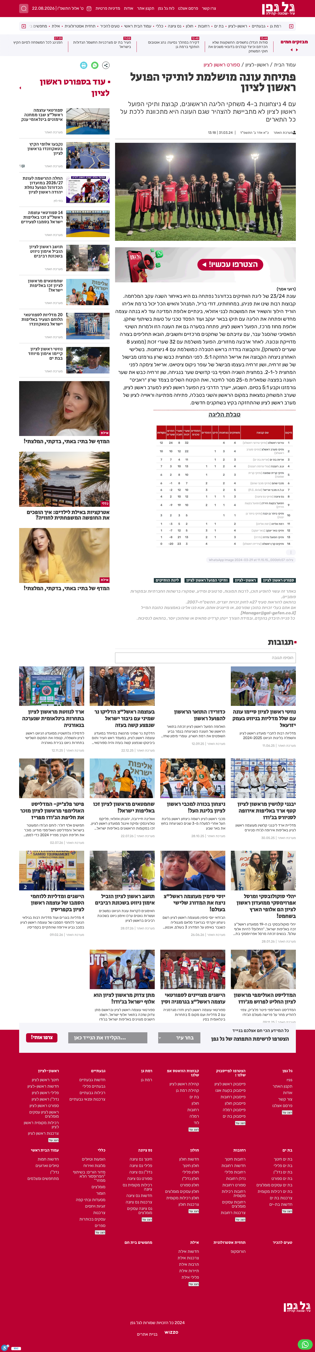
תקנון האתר (282, 1086)
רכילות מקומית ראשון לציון (41, 1124)
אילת (56, 26)
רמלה (194, 1116)
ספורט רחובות (234, 1185)
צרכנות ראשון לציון (43, 1133)
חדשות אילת (188, 1251)
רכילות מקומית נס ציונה (137, 1187)
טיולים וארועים (47, 1165)
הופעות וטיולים (93, 1159)
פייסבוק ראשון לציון (230, 1083)
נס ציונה (174, 26)
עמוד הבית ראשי (137, 26)
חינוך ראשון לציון (45, 1079)
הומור (100, 1193)
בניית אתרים (147, 1334)
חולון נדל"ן (190, 1178)
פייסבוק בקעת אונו (230, 1090)
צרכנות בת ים (281, 1197)
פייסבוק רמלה (234, 1109)
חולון (189, 26)
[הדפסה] (83, 65)
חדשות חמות (48, 1159)
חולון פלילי (190, 1172)
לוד (196, 1122)
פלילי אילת (190, 1277)
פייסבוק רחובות (233, 1096)
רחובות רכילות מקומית (234, 1193)
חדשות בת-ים (280, 1204)
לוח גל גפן (166, 8)
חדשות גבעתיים (92, 1079)
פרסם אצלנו (188, 8)
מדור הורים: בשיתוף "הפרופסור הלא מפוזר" (89, 1176)
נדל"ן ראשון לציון (45, 1099)
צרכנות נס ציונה (139, 1202)
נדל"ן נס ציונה (140, 1172)
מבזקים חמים (294, 42)
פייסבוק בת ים (234, 1116)
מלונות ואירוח (94, 1165)
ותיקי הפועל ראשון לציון (207, 580)
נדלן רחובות (236, 1178)
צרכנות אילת (188, 1257)
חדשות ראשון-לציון (43, 1086)
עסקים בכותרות (92, 1219)
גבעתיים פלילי (94, 1086)
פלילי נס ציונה (141, 1165)
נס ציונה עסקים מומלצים (139, 1210)
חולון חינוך (190, 1165)
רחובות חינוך (235, 1159)
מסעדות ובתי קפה (90, 1199)
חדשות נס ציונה (139, 1195)
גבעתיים (258, 26)
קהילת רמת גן (187, 1090)
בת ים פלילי (283, 1165)
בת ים (219, 26)
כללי (159, 26)
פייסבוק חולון (235, 1103)
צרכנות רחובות (233, 1212)
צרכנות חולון (188, 1204)
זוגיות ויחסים (95, 1206)
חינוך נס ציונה (141, 1159)
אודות (128, 8)
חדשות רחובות (233, 1165)
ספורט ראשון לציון (278, 580)
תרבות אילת (189, 1264)
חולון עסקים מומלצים (182, 1191)
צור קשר (285, 1099)
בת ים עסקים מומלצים (274, 1185)
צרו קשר (209, 8)
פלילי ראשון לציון (45, 1092)
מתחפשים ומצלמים (43, 1178)
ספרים (100, 1225)
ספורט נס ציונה (139, 1178)
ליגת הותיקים (167, 580)
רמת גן (275, 26)
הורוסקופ (238, 1251)
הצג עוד (287, 1112)
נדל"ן (54, 1172)
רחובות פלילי (235, 1172)
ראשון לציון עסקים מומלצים (44, 1114)
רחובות (204, 26)
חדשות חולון (189, 1159)
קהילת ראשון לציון (184, 1083)
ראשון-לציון (237, 26)
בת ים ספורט (281, 1178)
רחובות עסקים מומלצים (234, 1204)
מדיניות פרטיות (107, 8)
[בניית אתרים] (171, 1334)
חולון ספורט (189, 1185)
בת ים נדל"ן (282, 1172)
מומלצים (98, 1186)
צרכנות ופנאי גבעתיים (87, 1099)
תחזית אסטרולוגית (80, 26)
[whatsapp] (94, 65)
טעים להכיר (109, 26)
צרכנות (99, 1212)
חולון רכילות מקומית (182, 1197)
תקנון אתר (145, 8)
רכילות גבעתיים (92, 1092)
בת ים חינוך (283, 1159)
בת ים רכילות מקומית (275, 1191)
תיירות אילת (189, 1270)
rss (289, 1079)
